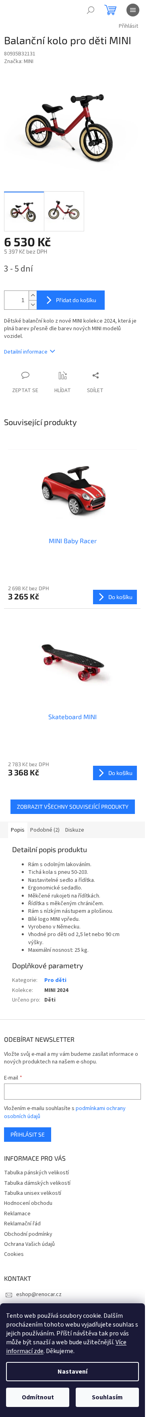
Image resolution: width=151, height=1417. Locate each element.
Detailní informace (26, 352)
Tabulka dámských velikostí (37, 1183)
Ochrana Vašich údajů (29, 1244)
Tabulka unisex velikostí (32, 1193)
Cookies (14, 1254)
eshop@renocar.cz (39, 1294)
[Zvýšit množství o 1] (33, 295)
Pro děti (55, 980)
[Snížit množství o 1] (33, 304)
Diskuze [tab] (74, 830)
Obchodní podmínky (28, 1234)
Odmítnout (38, 1397)
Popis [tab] (18, 830)
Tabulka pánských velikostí (36, 1173)
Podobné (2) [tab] (45, 830)
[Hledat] (91, 10)
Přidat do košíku (76, 299)
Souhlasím (107, 1397)
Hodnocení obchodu (28, 1203)
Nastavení (72, 1371)
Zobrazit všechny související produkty (72, 806)
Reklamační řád (22, 1224)
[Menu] (133, 10)
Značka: (18, 61)
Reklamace (17, 1214)
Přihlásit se (27, 1134)
